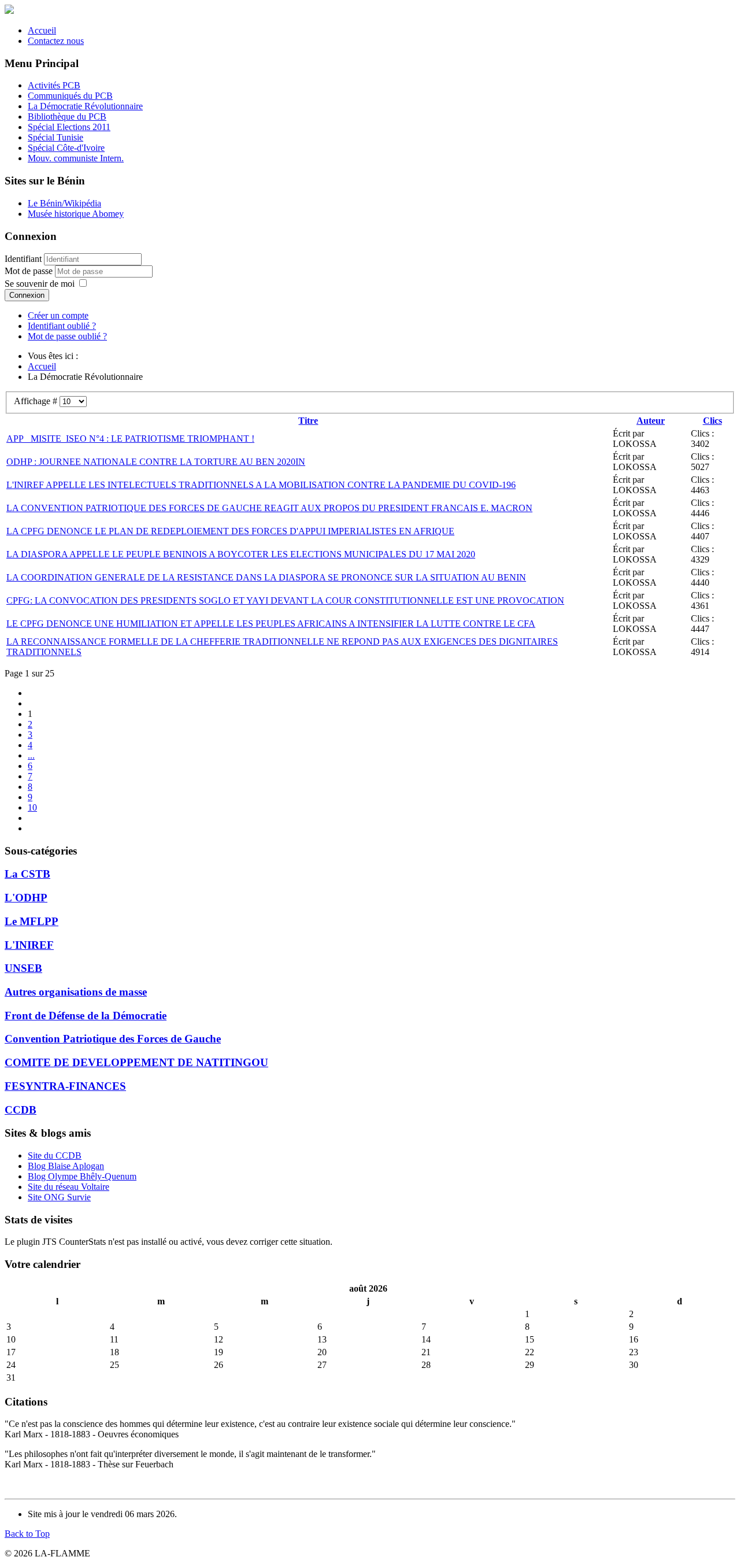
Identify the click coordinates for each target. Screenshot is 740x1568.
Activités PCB (54, 85)
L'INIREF (29, 945)
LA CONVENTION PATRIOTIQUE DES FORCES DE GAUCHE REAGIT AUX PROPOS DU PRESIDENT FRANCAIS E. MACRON (269, 508)
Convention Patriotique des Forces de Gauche (113, 1039)
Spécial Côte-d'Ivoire (66, 148)
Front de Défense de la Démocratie (85, 1015)
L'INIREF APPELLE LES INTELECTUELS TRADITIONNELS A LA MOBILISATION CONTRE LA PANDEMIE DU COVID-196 (261, 485)
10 (32, 807)
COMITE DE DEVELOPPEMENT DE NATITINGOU (136, 1062)
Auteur (651, 421)
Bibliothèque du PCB (67, 116)
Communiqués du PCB (70, 96)
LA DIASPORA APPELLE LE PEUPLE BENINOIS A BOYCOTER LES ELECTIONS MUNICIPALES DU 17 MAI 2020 (240, 554)
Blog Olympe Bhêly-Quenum (82, 1176)
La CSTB (27, 874)
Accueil (42, 30)
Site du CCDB (55, 1155)
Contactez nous (56, 41)
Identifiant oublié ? (62, 326)
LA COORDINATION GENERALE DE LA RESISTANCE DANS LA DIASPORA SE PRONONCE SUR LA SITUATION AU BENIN (266, 577)
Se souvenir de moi (40, 284)
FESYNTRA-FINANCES (65, 1086)
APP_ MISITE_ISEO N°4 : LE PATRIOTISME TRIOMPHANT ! (130, 438)
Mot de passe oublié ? (67, 336)
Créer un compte (58, 315)
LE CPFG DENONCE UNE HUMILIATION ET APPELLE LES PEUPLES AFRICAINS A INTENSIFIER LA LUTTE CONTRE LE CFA (270, 623)
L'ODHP (26, 898)
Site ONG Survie (59, 1197)
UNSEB (23, 968)
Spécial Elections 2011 (69, 127)
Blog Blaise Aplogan (66, 1166)
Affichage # (37, 401)
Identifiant (23, 259)
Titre (308, 421)
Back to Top (27, 1534)
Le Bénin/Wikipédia (64, 203)
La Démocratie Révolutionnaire (85, 106)
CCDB (20, 1110)
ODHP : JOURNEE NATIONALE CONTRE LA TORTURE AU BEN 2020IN (155, 462)
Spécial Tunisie (55, 137)
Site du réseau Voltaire (68, 1187)
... (31, 755)
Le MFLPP (31, 921)
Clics (712, 421)
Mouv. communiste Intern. (76, 158)
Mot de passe (30, 271)
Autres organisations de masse (76, 992)
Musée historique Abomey (76, 214)
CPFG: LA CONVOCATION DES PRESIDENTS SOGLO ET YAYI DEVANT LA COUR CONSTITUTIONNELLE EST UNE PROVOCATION (285, 600)
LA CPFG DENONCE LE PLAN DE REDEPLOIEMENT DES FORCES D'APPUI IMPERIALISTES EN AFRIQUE (230, 531)
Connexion (27, 295)
